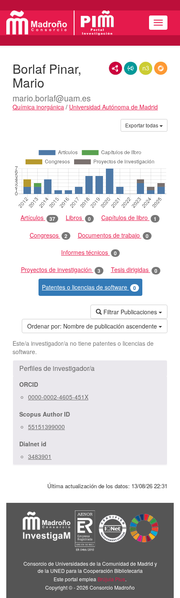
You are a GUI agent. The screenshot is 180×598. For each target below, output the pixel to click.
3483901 (39, 456)
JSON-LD (130, 68)
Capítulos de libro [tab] (129, 217)
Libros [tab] (78, 217)
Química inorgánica (38, 107)
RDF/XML (115, 68)
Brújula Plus (111, 578)
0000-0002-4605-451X (58, 397)
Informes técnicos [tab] (89, 252)
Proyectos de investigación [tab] (60, 269)
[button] (90, 368)
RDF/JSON (160, 68)
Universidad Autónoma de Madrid (113, 107)
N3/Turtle (145, 68)
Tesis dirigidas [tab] (134, 269)
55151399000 (46, 426)
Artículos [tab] (38, 217)
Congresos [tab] (48, 235)
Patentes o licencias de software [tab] (89, 287)
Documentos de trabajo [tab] (113, 235)
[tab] (90, 368)
